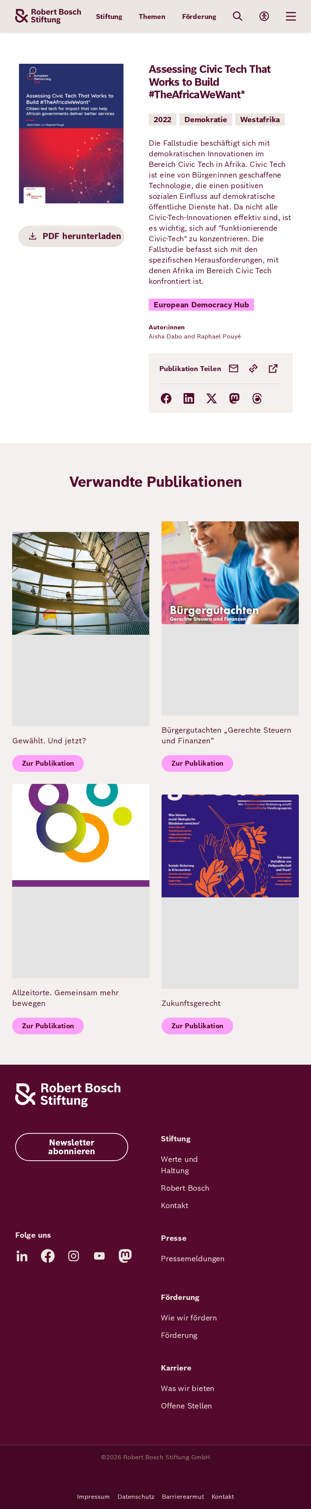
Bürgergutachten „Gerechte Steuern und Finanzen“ (226, 735)
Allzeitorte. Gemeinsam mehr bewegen (65, 998)
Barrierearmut (183, 1497)
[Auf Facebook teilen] (166, 398)
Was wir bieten (187, 1388)
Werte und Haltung (179, 1164)
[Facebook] (48, 1256)
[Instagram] (73, 1256)
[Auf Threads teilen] (257, 398)
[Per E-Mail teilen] (234, 368)
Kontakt (174, 1205)
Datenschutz (136, 1497)
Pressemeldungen (193, 1259)
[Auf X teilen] (211, 398)
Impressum (93, 1497)
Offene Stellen (186, 1406)
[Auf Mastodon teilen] (234, 398)
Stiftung (109, 16)
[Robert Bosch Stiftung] (68, 1105)
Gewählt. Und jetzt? (49, 741)
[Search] (237, 16)
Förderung (199, 16)
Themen (152, 16)
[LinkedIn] (22, 1256)
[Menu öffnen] (290, 16)
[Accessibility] (264, 16)
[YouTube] (99, 1256)
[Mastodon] (125, 1256)
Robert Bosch (185, 1188)
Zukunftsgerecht (191, 1003)
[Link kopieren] (253, 368)
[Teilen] (273, 368)
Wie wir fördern (189, 1318)
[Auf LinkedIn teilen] (189, 398)
